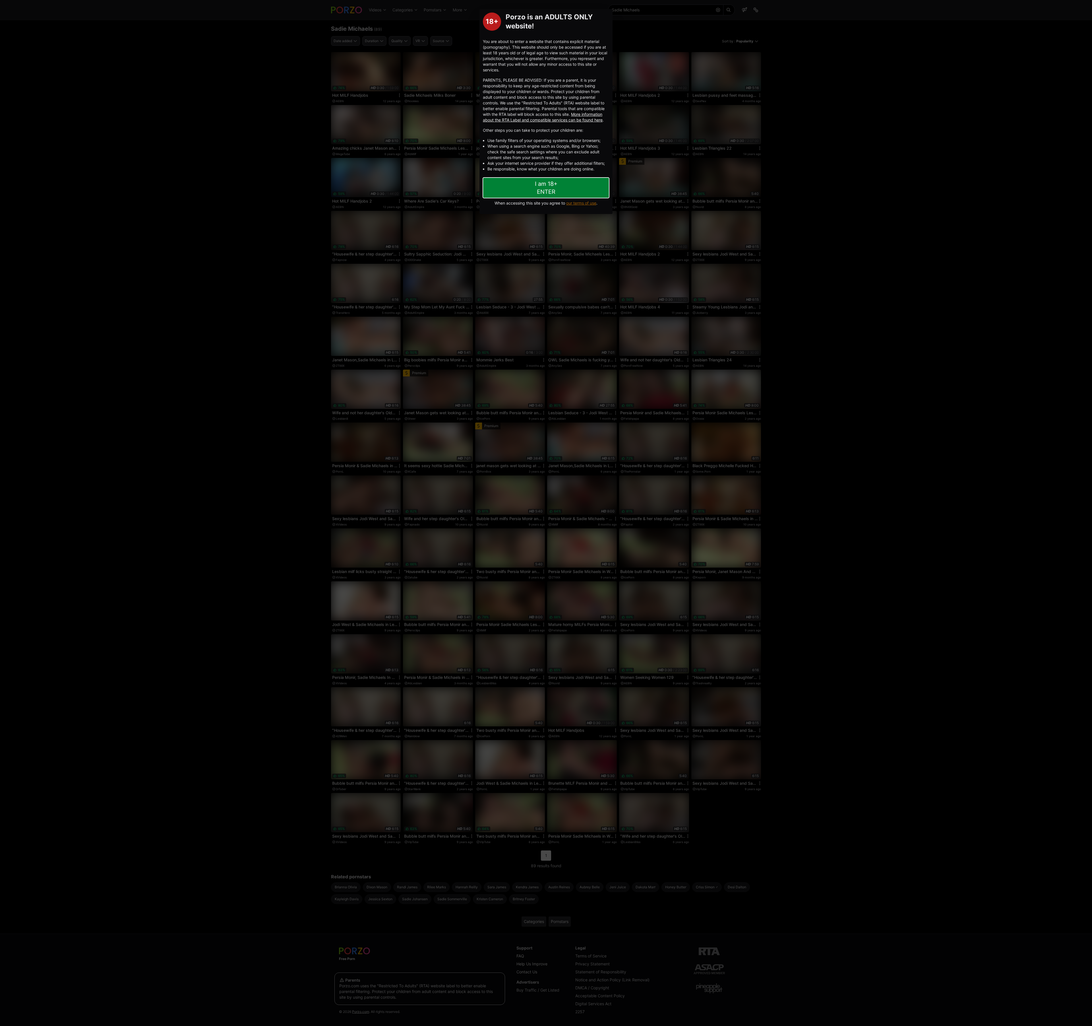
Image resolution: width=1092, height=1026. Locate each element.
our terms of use (581, 203)
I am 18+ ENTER (546, 187)
